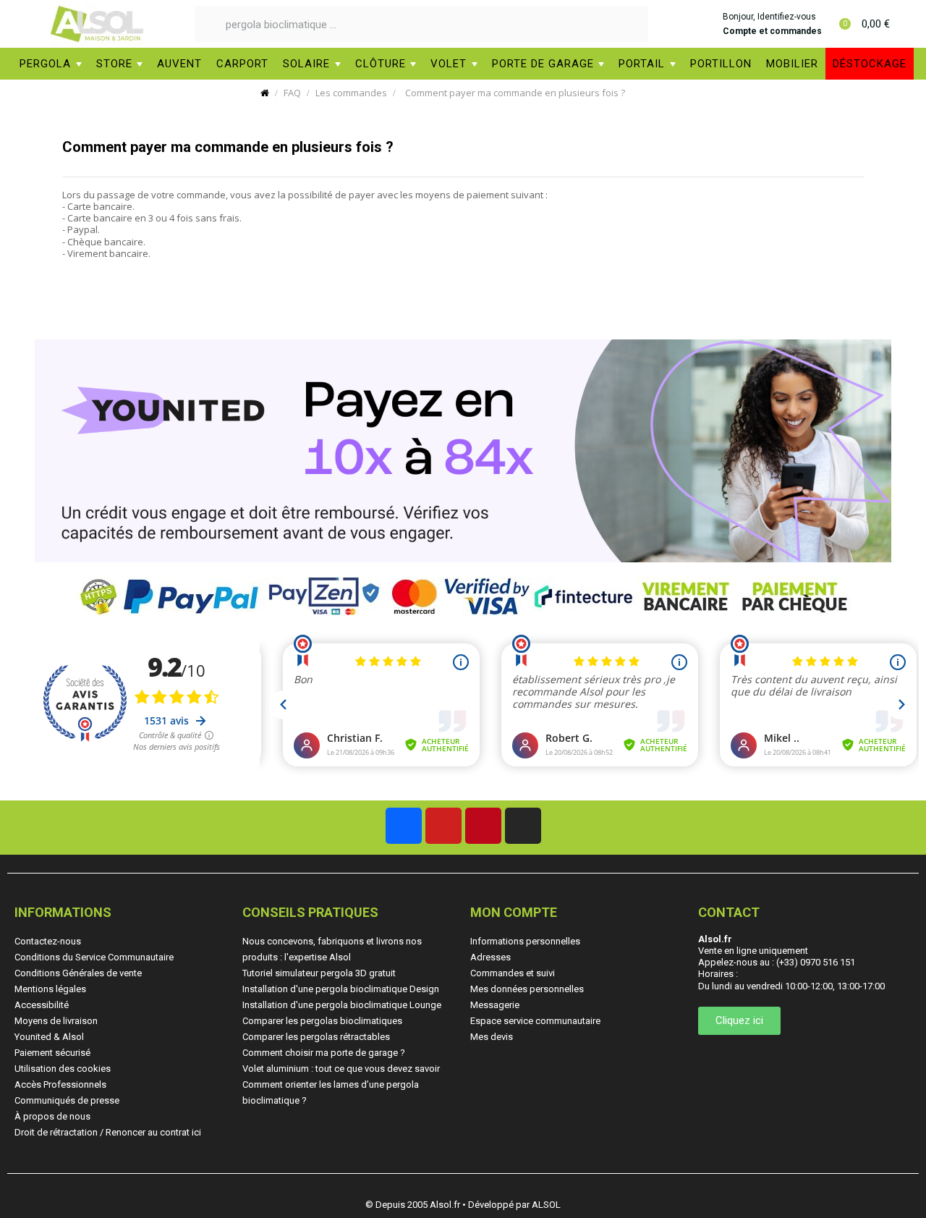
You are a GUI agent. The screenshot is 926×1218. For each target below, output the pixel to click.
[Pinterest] (483, 826)
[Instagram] (523, 826)
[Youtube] (443, 826)
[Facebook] (404, 826)
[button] (739, 1021)
